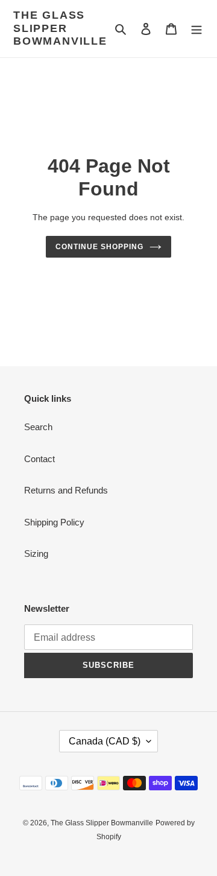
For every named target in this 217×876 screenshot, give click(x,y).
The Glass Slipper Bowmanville (60, 28)
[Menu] (196, 29)
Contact (39, 459)
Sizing (36, 553)
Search (38, 427)
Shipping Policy (54, 522)
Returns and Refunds (66, 490)
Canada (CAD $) (104, 741)
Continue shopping (99, 247)
